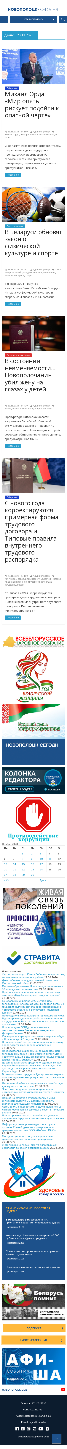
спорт (29, 275)
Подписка (34, 1328)
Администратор (41, 131)
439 (25, 405)
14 (14, 864)
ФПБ (7, 137)
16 (32, 864)
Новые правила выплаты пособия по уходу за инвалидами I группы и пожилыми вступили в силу (33, 1117)
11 (50, 858)
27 (5, 874)
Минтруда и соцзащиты (17, 579)
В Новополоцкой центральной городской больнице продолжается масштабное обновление (33, 1043)
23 (32, 869)
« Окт (7, 880)
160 (25, 131)
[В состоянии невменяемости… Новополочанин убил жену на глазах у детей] (33, 317)
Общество (12, 88)
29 (23, 874)
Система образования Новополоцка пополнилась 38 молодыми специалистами (32, 988)
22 (23, 869)
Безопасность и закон (18, 355)
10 (41, 858)
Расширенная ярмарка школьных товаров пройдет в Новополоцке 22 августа (33, 1038)
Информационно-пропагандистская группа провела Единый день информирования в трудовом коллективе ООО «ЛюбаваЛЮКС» (29, 1127)
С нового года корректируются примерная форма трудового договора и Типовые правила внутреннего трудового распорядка (31, 531)
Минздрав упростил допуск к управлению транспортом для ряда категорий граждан (27, 1137)
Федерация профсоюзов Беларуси (39, 134)
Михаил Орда (12, 134)
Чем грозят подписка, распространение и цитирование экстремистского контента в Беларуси (33, 1090)
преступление (44, 408)
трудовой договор (14, 585)
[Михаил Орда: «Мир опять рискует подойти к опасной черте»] (33, 50)
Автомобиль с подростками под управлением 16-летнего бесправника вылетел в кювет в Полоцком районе (33, 1109)
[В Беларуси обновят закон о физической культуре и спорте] (33, 188)
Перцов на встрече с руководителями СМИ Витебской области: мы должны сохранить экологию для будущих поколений (28, 1100)
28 (14, 874)
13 (5, 864)
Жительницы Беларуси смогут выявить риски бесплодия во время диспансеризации (29, 1146)
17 (41, 864)
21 (14, 869)
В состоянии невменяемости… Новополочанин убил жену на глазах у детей (30, 375)
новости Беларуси (14, 275)
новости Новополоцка (24, 408)
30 (32, 874)
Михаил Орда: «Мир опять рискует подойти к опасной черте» (32, 104)
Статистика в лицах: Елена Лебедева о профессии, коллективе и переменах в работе (33, 976)
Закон (8, 408)
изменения (49, 272)
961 (25, 269)
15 (23, 864)
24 (41, 869)
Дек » (43, 880)
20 (5, 869)
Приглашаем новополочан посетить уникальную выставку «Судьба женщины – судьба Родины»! (31, 993)
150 (25, 576)
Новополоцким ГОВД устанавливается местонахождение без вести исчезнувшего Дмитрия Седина (28, 1030)
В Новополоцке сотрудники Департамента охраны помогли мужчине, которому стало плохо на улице (33, 1076)
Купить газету (33, 1340)
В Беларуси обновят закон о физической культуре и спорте (33, 242)
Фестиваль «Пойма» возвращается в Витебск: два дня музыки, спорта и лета (32, 1085)
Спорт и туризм (15, 226)
